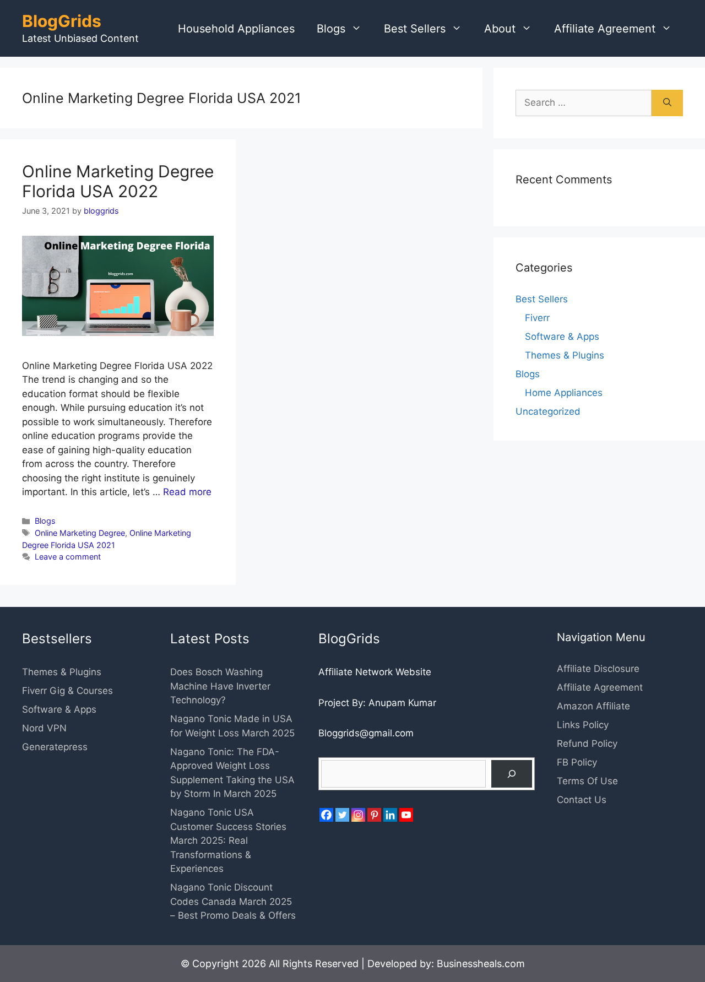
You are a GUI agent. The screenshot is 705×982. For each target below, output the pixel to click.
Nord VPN (44, 728)
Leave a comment (68, 556)
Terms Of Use (587, 780)
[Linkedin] (390, 815)
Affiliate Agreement (604, 28)
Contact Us (581, 799)
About (500, 28)
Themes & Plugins (564, 355)
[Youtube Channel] (406, 815)
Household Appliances (236, 28)
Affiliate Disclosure (598, 668)
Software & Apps (562, 336)
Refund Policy (587, 743)
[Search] (667, 103)
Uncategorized (548, 411)
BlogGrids (61, 21)
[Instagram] (358, 815)
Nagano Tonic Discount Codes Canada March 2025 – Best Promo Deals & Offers (233, 901)
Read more (187, 491)
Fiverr (537, 317)
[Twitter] (342, 815)
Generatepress (55, 746)
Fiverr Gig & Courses (67, 690)
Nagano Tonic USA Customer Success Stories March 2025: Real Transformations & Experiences (228, 840)
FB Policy (577, 762)
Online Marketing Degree (80, 533)
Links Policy (583, 724)
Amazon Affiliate (593, 706)
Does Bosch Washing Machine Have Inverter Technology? (220, 686)
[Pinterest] (374, 815)
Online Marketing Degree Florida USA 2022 (118, 181)
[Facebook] (326, 815)
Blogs (331, 28)
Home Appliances (564, 392)
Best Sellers (415, 28)
